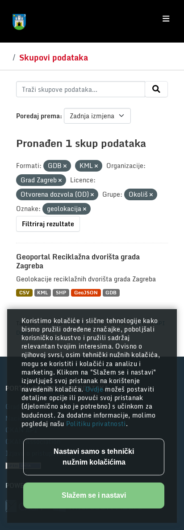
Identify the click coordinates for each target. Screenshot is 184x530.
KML (42, 293)
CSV (24, 293)
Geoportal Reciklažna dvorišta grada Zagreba (78, 261)
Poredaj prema (38, 116)
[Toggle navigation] (166, 18)
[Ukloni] (65, 166)
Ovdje (95, 389)
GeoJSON (86, 293)
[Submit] (156, 89)
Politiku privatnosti (96, 423)
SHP (61, 293)
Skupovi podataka (53, 57)
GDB (111, 293)
